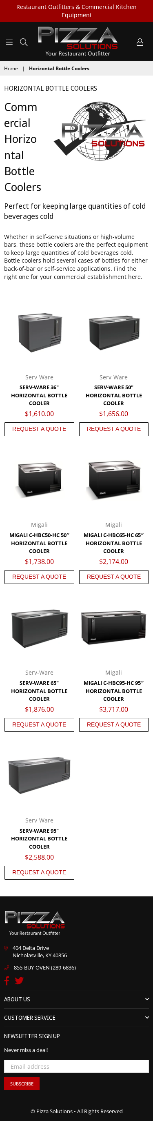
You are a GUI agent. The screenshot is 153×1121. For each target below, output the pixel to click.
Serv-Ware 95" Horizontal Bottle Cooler (39, 838)
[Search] (23, 41)
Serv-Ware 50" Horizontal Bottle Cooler (114, 395)
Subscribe (21, 1084)
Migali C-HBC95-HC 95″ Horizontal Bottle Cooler (114, 690)
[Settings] (140, 41)
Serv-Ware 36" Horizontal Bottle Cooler (39, 395)
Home (11, 68)
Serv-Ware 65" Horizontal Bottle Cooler (39, 690)
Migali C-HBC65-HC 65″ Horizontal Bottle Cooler (114, 543)
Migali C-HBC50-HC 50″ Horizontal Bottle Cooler (39, 543)
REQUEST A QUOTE (39, 429)
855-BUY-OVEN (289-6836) (45, 967)
